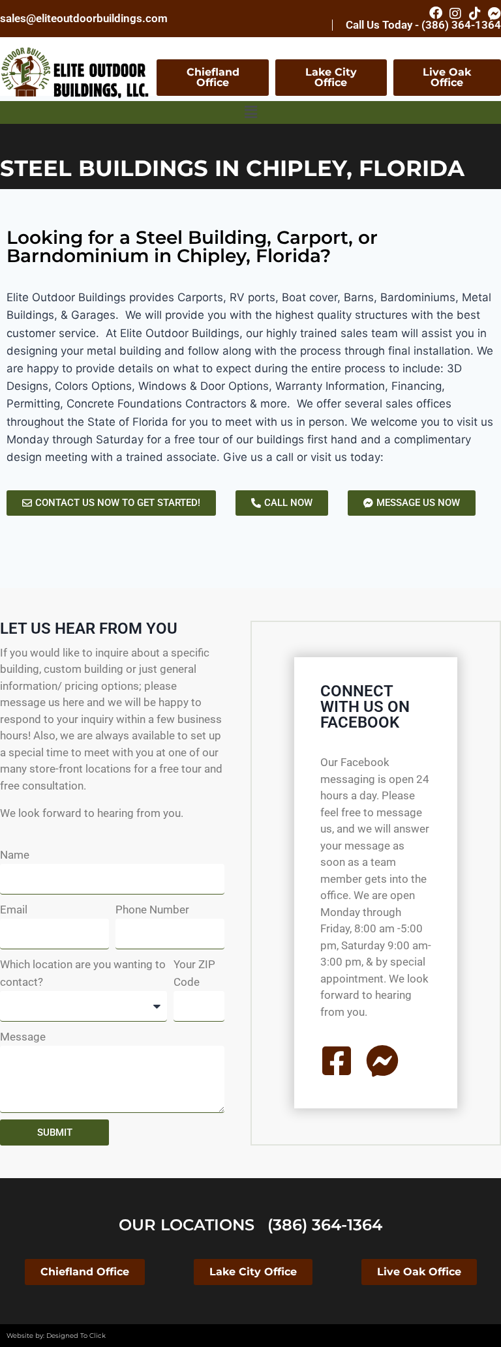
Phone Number (152, 909)
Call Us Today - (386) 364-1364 (423, 24)
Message (23, 1036)
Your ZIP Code (194, 973)
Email (13, 909)
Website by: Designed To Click (56, 1335)
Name (14, 854)
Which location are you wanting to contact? (83, 973)
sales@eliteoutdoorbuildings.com (84, 18)
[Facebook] (435, 13)
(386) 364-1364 (324, 1224)
